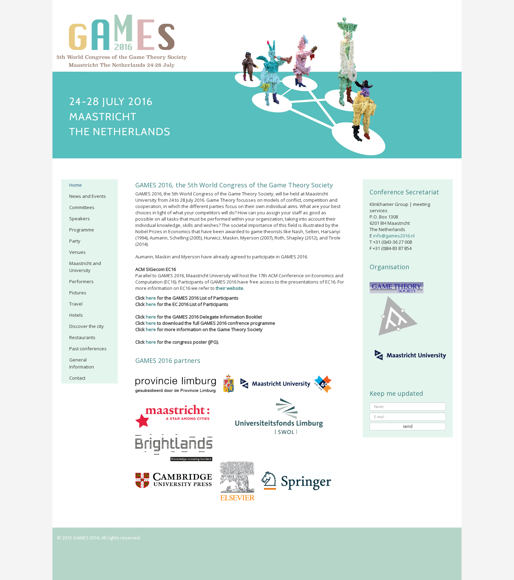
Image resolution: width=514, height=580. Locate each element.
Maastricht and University (85, 266)
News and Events (87, 196)
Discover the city (86, 326)
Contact (77, 378)
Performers (81, 281)
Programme (81, 230)
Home (75, 185)
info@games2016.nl (394, 235)
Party (74, 241)
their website (229, 288)
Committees (81, 207)
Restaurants (82, 337)
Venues (77, 252)
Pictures (77, 292)
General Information (81, 363)
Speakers (79, 218)
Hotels (76, 315)
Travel (76, 304)
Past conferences (88, 348)
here (151, 298)
